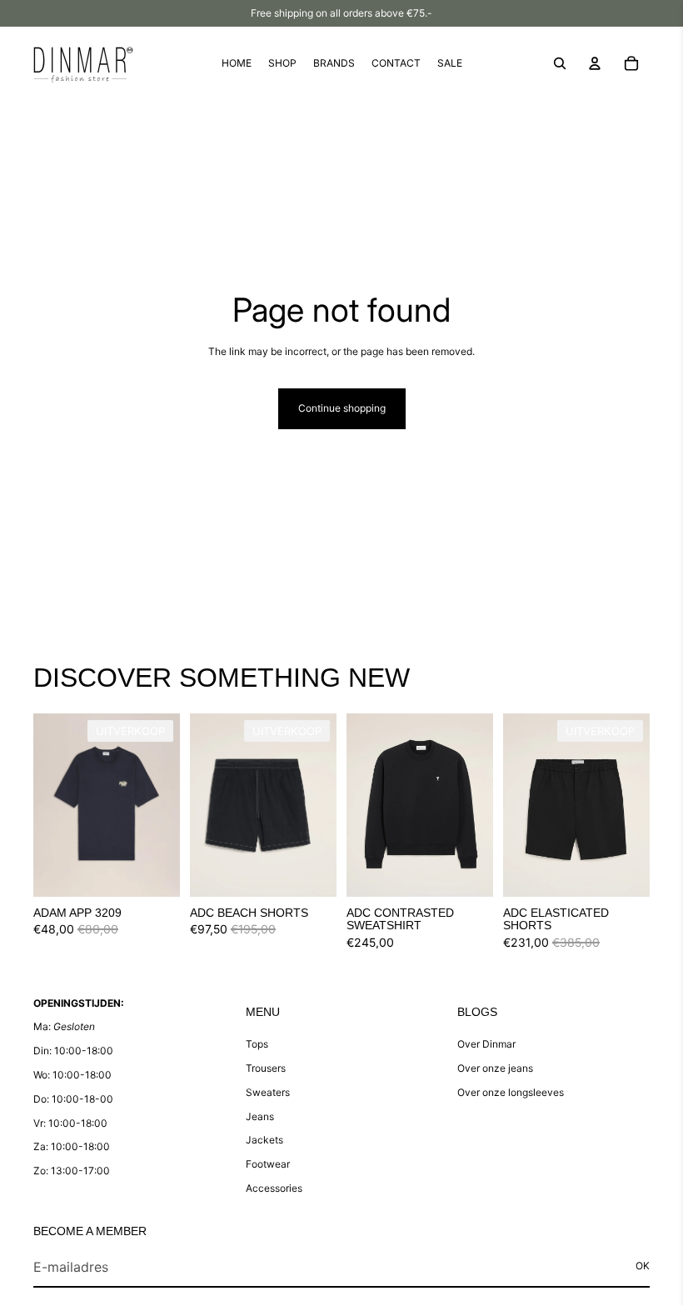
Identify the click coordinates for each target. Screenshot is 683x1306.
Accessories (274, 1188)
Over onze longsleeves (510, 1092)
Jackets (264, 1139)
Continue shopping (342, 408)
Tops (257, 1044)
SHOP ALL (625, 685)
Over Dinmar (486, 1044)
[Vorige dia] (46, 805)
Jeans (260, 1116)
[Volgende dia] (167, 805)
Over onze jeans (495, 1068)
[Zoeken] (559, 63)
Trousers (266, 1068)
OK (643, 1265)
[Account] (594, 63)
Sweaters (268, 1092)
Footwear (268, 1164)
